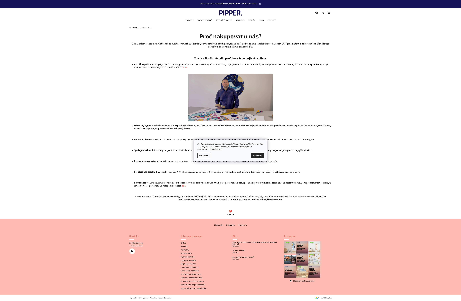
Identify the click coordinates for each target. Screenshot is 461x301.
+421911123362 (136, 245)
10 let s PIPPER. (238, 250)
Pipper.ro (243, 225)
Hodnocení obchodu (190, 270)
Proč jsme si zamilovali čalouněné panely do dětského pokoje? (254, 243)
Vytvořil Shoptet (325, 298)
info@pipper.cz (136, 243)
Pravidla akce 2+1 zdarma (192, 281)
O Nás (183, 243)
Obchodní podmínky (190, 267)
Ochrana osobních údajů (192, 277)
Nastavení (203, 155)
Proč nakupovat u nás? (191, 274)
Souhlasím (257, 155)
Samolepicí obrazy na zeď (242, 257)
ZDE (185, 67)
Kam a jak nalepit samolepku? (194, 288)
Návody (184, 246)
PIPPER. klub (186, 253)
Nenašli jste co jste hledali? (193, 284)
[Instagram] (132, 251)
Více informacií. (215, 149)
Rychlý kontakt (187, 257)
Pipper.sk (218, 225)
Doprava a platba (188, 260)
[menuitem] (189, 20)
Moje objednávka (188, 264)
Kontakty (185, 250)
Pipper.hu (230, 225)
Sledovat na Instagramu (304, 281)
